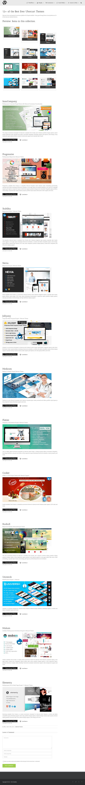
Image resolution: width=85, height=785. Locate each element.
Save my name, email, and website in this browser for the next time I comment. (22, 761)
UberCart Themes (19, 726)
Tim (4, 726)
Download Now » (11, 140)
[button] (81, 3)
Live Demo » (25, 140)
